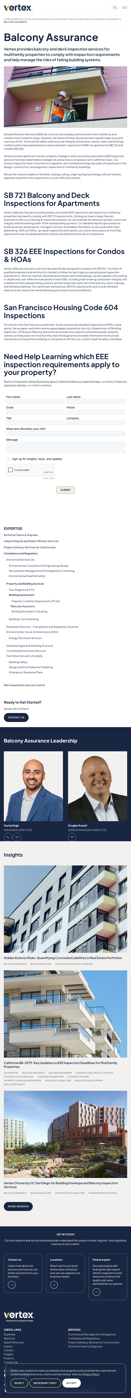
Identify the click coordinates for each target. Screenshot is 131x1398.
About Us (9, 1338)
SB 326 (18, 148)
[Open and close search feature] (115, 7)
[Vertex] (18, 7)
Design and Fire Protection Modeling (31, 667)
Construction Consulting (19, 1076)
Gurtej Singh (11, 825)
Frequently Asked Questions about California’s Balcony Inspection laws (58, 381)
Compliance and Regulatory (40, 19)
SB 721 (113, 145)
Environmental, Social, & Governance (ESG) (32, 632)
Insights (8, 1354)
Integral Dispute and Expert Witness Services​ (31, 541)
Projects (9, 1358)
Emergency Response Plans (26, 672)
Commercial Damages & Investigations (92, 1334)
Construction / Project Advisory (74, 964)
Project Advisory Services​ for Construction (30, 547)
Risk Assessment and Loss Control (24, 685)
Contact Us (16, 717)
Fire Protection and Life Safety (24, 656)
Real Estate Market (14, 1084)
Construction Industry (50, 1076)
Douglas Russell (77, 825)
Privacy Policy (91, 1374)
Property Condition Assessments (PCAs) (36, 601)
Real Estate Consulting (58, 1080)
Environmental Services (20, 559)
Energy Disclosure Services (25, 638)
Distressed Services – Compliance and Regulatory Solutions (42, 626)
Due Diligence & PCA (21, 589)
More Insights (18, 1206)
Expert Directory (14, 1342)
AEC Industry (11, 1073)
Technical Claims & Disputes (21, 535)
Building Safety (18, 662)
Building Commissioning (24, 619)
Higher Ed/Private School (103, 1193)
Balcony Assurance (23, 606)
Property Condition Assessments (22, 1080)
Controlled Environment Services (26, 650)
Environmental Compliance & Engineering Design (39, 565)
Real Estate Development (89, 1080)
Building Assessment (108, 19)
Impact (8, 1346)
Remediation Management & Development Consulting (42, 570)
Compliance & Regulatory (84, 1338)
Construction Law (78, 1076)
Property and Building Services (76, 19)
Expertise (17, 19)
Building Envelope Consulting (29, 611)
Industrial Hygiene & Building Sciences (29, 645)
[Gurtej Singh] (33, 786)
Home (7, 19)
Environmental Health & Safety (27, 576)
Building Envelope (41, 964)
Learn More (11, 1285)
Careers (8, 1350)
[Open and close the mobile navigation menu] (124, 7)
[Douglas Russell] (97, 786)
